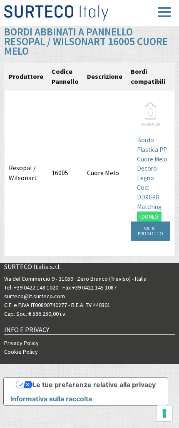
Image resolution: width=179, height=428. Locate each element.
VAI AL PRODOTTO (150, 231)
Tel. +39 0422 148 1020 (31, 287)
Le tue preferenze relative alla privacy (94, 384)
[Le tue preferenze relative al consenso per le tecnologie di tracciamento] (164, 413)
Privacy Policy (21, 343)
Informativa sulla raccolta (51, 399)
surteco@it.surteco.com (34, 296)
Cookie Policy (21, 351)
